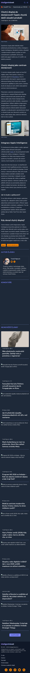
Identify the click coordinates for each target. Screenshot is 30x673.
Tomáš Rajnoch (4, 20)
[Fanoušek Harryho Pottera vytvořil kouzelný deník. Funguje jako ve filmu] (15, 372)
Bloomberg (15, 77)
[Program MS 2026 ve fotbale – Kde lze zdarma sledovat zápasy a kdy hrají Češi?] (15, 462)
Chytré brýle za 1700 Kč (20, 7)
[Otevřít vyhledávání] (25, 2)
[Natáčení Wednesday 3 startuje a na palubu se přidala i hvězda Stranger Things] (15, 611)
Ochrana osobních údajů (8, 665)
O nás (2, 655)
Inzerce (3, 658)
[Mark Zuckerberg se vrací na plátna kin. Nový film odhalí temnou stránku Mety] (15, 430)
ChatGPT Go (7, 7)
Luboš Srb (4, 591)
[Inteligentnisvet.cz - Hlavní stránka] (7, 3)
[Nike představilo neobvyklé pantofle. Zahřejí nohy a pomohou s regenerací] (15, 339)
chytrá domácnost (12, 245)
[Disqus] (15, 304)
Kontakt (3, 660)
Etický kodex (4, 663)
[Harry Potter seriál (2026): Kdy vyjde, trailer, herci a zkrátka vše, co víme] (15, 520)
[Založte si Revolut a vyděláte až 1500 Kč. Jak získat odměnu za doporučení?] (15, 582)
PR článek (4, 410)
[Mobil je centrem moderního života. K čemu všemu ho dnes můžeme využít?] (15, 491)
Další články (15, 635)
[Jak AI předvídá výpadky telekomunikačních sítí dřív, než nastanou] (15, 401)
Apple (12, 152)
